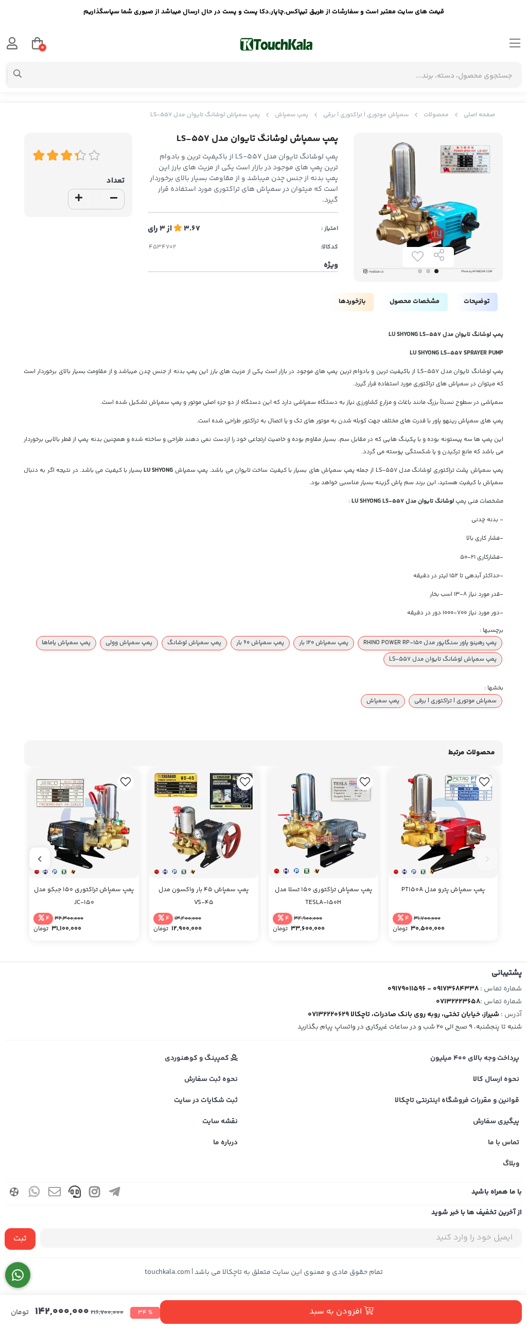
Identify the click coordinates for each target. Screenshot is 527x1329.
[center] (17, 75)
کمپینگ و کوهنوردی (198, 1058)
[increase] (78, 199)
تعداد (116, 181)
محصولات (436, 115)
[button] (487, 858)
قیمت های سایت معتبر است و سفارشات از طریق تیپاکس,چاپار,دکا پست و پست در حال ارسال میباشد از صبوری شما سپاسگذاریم (263, 12)
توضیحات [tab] (476, 301)
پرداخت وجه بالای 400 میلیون (474, 1058)
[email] (54, 1194)
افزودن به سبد (336, 1311)
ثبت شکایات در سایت (206, 1100)
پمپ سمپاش (291, 115)
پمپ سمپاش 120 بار (323, 642)
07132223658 (458, 1001)
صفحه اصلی (479, 115)
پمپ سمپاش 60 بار (260, 642)
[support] (74, 1194)
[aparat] (14, 1194)
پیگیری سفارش (496, 1121)
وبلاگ (511, 1163)
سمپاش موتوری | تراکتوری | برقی (366, 115)
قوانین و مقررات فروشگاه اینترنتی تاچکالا (457, 1100)
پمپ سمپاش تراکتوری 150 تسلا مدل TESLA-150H (323, 896)
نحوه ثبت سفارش (211, 1079)
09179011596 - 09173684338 (433, 989)
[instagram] (94, 1194)
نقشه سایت (220, 1121)
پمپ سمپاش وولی (129, 642)
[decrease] (113, 199)
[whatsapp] (34, 1194)
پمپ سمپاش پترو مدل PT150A (443, 890)
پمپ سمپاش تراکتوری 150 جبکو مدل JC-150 (84, 896)
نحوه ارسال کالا (496, 1079)
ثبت (20, 1238)
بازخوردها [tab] (352, 301)
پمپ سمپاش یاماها (66, 642)
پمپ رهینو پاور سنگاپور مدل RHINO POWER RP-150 (430, 642)
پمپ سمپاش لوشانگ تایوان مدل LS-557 (443, 659)
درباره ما (225, 1142)
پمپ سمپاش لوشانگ (194, 642)
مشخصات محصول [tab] (415, 301)
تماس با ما (503, 1142)
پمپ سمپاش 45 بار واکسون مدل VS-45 (204, 896)
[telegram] (114, 1194)
